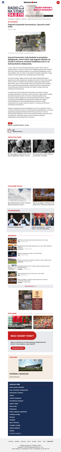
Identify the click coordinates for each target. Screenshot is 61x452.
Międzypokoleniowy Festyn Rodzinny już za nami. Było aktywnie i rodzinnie (34, 246)
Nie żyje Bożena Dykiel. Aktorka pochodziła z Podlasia (43, 155)
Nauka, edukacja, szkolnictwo (18, 412)
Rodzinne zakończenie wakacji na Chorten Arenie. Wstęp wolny (34, 260)
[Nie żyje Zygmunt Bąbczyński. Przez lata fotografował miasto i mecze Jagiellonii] (19, 146)
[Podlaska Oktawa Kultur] (19, 219)
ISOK (44, 441)
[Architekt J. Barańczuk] (30, 365)
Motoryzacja (13, 409)
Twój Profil (50, 441)
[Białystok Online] (30, 2)
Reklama (12, 417)
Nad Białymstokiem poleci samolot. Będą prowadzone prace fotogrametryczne (19, 204)
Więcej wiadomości (29, 286)
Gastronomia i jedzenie (16, 392)
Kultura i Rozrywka (21, 249)
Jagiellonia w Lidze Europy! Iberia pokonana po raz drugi (32, 240)
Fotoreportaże (14, 210)
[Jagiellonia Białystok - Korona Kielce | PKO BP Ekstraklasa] (43, 219)
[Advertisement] (30, 171)
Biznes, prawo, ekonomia (17, 387)
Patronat (23, 441)
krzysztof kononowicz (18, 125)
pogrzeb (10, 125)
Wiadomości (18, 19)
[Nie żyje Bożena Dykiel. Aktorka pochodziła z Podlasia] (44, 146)
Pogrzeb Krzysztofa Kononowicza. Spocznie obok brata (39, 19)
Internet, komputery (15, 398)
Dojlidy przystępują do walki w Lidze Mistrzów (29, 253)
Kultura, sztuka (14, 403)
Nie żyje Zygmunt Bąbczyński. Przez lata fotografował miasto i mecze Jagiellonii (19, 155)
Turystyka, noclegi (15, 425)
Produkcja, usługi (15, 414)
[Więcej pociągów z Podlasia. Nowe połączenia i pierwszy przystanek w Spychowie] (44, 195)
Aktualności (24, 19)
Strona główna (11, 19)
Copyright (20, 447)
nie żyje (27, 125)
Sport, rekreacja (14, 422)
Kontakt (34, 441)
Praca (28, 441)
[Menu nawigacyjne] (58, 2)
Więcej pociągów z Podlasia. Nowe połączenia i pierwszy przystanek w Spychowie (44, 204)
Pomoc (39, 441)
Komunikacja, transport (16, 401)
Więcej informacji (15, 377)
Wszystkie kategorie (15, 433)
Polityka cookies (36, 445)
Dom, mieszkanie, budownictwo (19, 390)
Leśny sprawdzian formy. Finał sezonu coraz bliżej (30, 273)
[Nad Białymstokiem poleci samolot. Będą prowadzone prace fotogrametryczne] (19, 195)
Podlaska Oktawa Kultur (15, 227)
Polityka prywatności (25, 445)
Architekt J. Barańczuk (19, 374)
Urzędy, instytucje (15, 428)
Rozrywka (12, 420)
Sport (19, 241)
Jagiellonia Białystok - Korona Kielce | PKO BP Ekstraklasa (41, 228)
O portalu (10, 441)
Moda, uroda (13, 406)
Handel (12, 395)
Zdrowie (12, 431)
